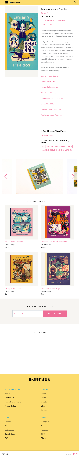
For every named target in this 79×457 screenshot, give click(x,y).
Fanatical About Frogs (49, 87)
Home (43, 393)
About (7, 393)
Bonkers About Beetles (50, 76)
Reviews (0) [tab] (46, 24)
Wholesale (9, 425)
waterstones (47, 135)
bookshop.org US (64, 150)
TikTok (43, 434)
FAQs (7, 438)
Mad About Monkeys (49, 92)
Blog (43, 406)
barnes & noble (48, 150)
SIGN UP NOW (55, 313)
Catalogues (9, 430)
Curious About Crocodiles (51, 109)
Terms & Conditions (13, 402)
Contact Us (9, 397)
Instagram (45, 421)
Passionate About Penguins (51, 115)
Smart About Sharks (48, 104)
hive (43, 147)
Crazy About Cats (48, 81)
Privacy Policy (10, 406)
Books (43, 397)
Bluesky (44, 438)
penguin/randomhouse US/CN (59, 147)
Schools (44, 410)
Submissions (10, 434)
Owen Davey (47, 13)
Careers (8, 421)
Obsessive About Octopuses (52, 98)
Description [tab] (47, 17)
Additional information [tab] (53, 20)
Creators (44, 402)
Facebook (45, 430)
